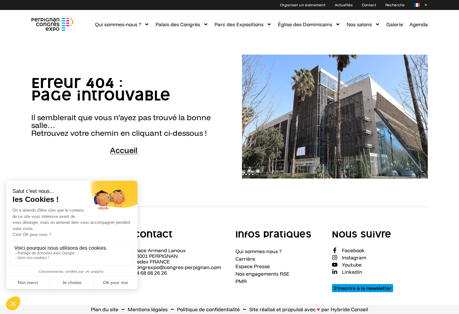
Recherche (395, 4)
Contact (369, 4)
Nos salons (359, 24)
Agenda (418, 24)
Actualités (344, 4)
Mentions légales (148, 309)
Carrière (245, 259)
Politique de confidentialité (208, 309)
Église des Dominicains (305, 24)
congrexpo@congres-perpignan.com (177, 267)
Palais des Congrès (177, 24)
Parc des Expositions (239, 24)
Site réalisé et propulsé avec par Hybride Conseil (308, 309)
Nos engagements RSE (262, 274)
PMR (241, 281)
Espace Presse (252, 266)
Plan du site (104, 309)
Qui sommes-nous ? (118, 24)
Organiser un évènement (302, 4)
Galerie (394, 24)
